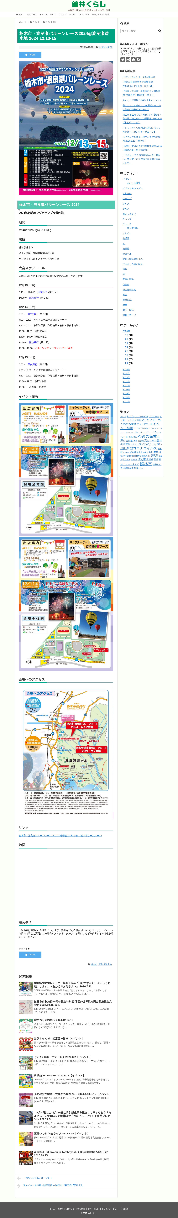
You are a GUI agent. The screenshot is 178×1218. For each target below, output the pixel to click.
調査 (125, 294)
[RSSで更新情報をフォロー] (138, 59)
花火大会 (134, 459)
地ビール (127, 254)
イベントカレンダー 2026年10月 (139, 77)
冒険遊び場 (131, 440)
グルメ (53, 14)
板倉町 (133, 452)
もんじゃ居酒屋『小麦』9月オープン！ (142, 100)
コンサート (154, 428)
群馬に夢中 (128, 279)
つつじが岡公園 (141, 416)
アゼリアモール (144, 424)
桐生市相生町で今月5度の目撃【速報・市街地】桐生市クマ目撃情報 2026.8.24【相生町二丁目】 (142, 118)
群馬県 (154, 455)
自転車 (126, 284)
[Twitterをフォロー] (122, 59)
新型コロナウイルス (141, 448)
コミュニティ (83, 14)
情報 (125, 269)
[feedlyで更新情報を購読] (133, 59)
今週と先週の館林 (130, 437)
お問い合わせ (93, 1209)
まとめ (72, 14)
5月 (126, 347)
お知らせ (127, 193)
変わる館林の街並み (133, 259)
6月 (126, 343)
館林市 (146, 463)
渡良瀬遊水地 (105, 964)
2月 (126, 359)
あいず (123, 416)
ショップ (62, 14)
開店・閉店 (32, 14)
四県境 (126, 248)
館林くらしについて (66, 1209)
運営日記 (127, 300)
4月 (126, 351)
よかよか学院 (134, 420)
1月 (126, 363)
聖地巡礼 (126, 459)
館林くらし (89, 4)
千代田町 (141, 441)
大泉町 (133, 444)
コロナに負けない (141, 428)
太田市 (140, 444)
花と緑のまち (129, 289)
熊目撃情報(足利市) (142, 456)
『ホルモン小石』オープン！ (37, 1178)
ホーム (21, 14)
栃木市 (94, 964)
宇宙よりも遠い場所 (101, 14)
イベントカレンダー (133, 188)
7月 (126, 339)
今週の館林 (147, 436)
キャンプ (127, 198)
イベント (43, 14)
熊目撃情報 (132, 228)
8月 (126, 335)
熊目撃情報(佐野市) (127, 456)
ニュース (127, 224)
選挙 (125, 305)
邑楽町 (149, 459)
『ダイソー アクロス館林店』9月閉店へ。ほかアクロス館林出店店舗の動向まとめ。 (141, 159)
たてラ (130, 416)
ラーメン (151, 431)
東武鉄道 (126, 452)
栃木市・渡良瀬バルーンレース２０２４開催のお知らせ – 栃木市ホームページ (60, 835)
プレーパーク (140, 432)
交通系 (126, 238)
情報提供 (81, 1209)
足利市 (142, 459)
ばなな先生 (154, 416)
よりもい (147, 419)
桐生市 (145, 452)
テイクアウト (129, 432)
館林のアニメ (129, 315)
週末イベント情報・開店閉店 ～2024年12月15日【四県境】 (53, 1185)
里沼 (156, 459)
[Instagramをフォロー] (128, 59)
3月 (126, 355)
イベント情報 (105, 47)
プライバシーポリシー (111, 1209)
